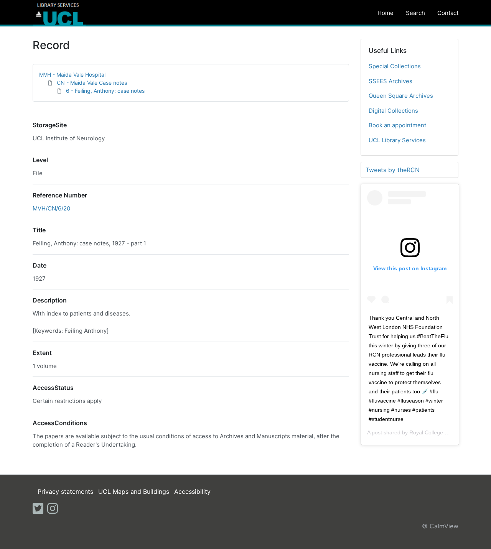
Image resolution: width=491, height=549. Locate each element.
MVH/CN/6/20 (51, 208)
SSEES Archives (390, 81)
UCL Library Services (397, 140)
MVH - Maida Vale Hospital (72, 74)
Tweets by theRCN (393, 170)
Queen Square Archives (401, 95)
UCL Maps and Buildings (133, 491)
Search (415, 12)
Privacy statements (65, 491)
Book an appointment (397, 125)
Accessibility (192, 491)
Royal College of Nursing (439, 432)
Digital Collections (393, 110)
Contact (447, 12)
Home (385, 12)
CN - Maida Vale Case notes (92, 82)
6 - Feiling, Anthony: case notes (105, 90)
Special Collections (395, 66)
